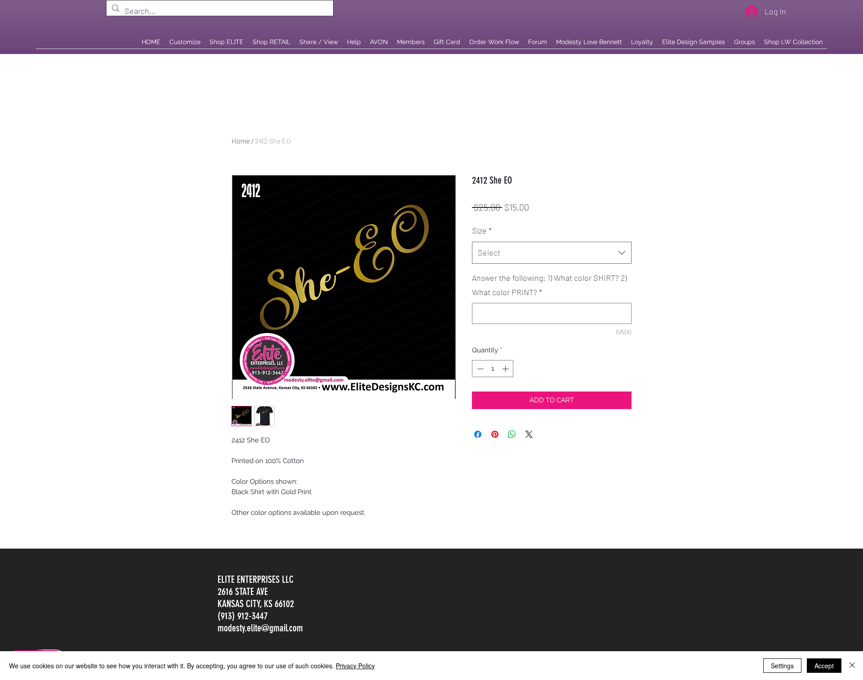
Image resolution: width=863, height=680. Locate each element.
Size (482, 230)
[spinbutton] (492, 368)
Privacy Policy (355, 665)
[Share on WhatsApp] (512, 434)
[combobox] (552, 253)
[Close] (852, 665)
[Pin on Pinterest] (494, 434)
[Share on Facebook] (477, 434)
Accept (824, 665)
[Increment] (506, 368)
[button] (271, 42)
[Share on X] (529, 434)
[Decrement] (479, 368)
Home (240, 140)
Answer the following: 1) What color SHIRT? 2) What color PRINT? (549, 285)
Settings (782, 665)
